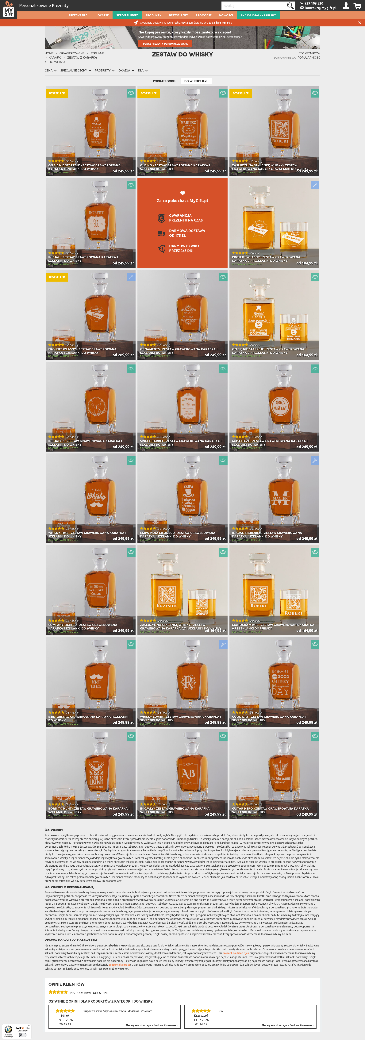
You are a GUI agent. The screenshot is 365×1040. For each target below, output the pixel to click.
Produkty (153, 15)
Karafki (55, 57)
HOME (49, 53)
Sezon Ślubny (127, 15)
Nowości (226, 15)
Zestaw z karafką (82, 57)
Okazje (103, 15)
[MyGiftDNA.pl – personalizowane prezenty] (8, 9)
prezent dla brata (119, 965)
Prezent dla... (79, 15)
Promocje (204, 15)
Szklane (97, 53)
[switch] (22, 1035)
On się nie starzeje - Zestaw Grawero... (152, 1025)
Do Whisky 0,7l (196, 81)
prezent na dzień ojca (236, 953)
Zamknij (359, 22)
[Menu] (29, 1026)
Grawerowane (72, 53)
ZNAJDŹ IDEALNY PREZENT (258, 15)
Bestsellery (178, 15)
